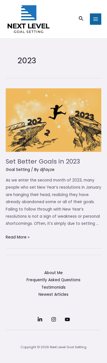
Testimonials (53, 287)
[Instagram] (53, 319)
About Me (53, 273)
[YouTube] (67, 319)
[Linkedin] (40, 319)
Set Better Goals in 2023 (43, 161)
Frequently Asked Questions (53, 280)
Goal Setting (18, 169)
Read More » (17, 237)
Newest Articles (53, 294)
